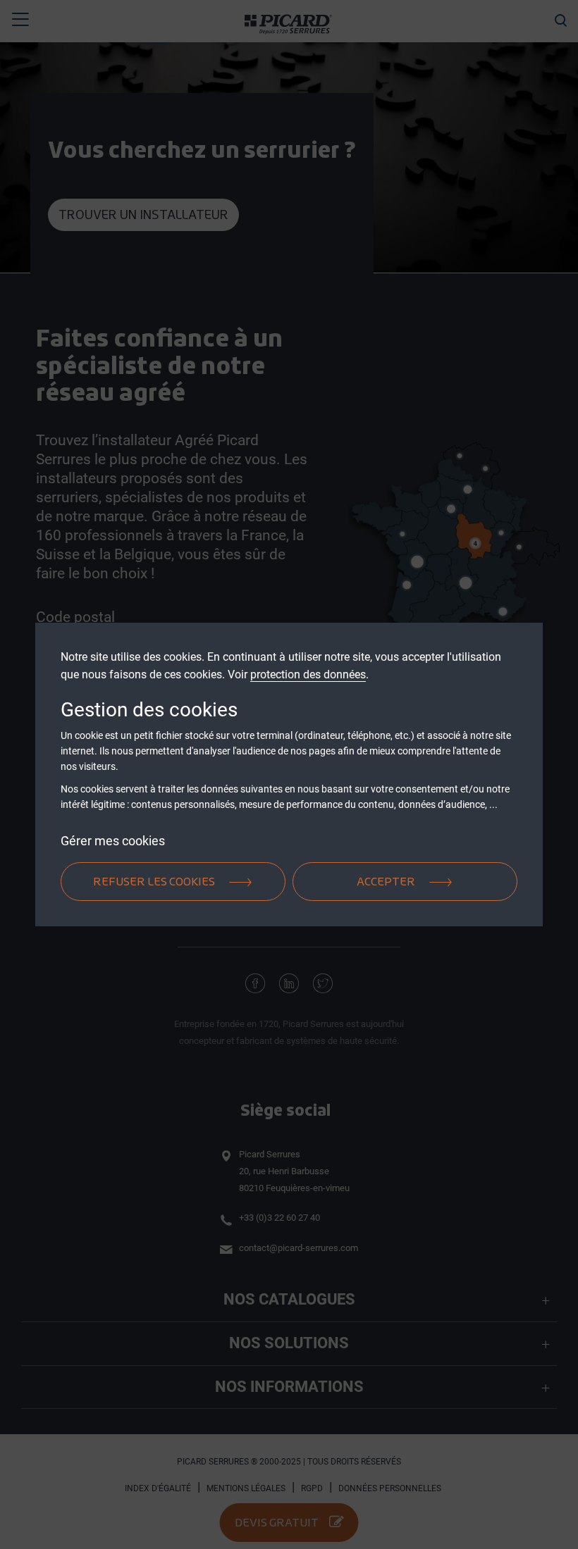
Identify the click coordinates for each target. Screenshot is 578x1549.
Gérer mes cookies (113, 840)
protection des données (308, 674)
